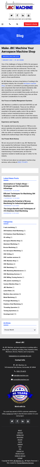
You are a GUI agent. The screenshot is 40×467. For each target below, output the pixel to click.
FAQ (20, 449)
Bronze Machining (9, 247)
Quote (20, 442)
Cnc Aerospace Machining (12, 251)
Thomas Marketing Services (25, 463)
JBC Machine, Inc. (18, 461)
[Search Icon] (17, 24)
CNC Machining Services (11, 274)
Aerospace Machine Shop (11, 56)
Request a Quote (31, 24)
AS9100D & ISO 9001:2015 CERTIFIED (20, 19)
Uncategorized (8, 314)
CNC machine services (10, 257)
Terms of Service (20, 456)
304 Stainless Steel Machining (13, 231)
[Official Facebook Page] (17, 15)
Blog (20, 446)
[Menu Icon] (2, 24)
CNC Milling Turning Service (12, 277)
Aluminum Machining (10, 244)
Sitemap (20, 458)
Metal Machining (8, 297)
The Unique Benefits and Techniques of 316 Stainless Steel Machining (19, 209)
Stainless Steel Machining (12, 304)
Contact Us (9, 414)
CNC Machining (8, 267)
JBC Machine (7, 287)
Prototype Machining (10, 301)
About (20, 430)
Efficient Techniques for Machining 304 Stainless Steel (19, 194)
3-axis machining (9, 227)
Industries (20, 437)
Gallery (20, 439)
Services (20, 432)
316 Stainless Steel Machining (13, 234)
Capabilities (20, 435)
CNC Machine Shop (9, 261)
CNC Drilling (7, 254)
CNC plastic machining (11, 281)
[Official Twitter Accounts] (11, 15)
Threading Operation (10, 307)
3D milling (6, 237)
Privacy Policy (20, 453)
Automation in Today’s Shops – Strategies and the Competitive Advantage (16, 186)
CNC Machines (8, 264)
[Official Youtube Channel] (28, 15)
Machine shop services (11, 294)
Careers (20, 444)
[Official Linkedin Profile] (22, 15)
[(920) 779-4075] (10, 24)
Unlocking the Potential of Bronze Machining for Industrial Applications (18, 202)
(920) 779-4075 (22, 162)
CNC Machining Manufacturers (13, 271)
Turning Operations (9, 311)
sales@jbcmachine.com (21, 376)
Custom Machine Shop (10, 284)
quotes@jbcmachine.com (21, 380)
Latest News (7, 291)
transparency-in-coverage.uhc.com (20, 356)
